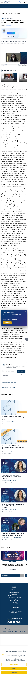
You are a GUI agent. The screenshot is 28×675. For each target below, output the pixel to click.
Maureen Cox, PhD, (7, 537)
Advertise (14, 587)
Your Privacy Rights (14, 604)
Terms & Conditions (14, 600)
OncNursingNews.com (14, 596)
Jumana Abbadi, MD (17, 537)
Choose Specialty (12, 6)
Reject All (14, 668)
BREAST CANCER (16, 385)
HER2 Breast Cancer (6, 385)
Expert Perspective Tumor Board (12, 13)
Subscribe (20, 371)
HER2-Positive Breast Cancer (8, 387)
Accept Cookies (14, 672)
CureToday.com (14, 591)
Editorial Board (14, 602)
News (16, 631)
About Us (14, 586)
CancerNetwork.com (14, 592)
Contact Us (14, 589)
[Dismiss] (25, 311)
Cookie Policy (24, 662)
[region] (14, 660)
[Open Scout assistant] (20, 2)
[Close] (26, 648)
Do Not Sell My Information (14, 597)
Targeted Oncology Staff (8, 421)
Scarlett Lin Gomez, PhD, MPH (10, 480)
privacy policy (5, 375)
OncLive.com (14, 594)
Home (2, 13)
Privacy (14, 599)
